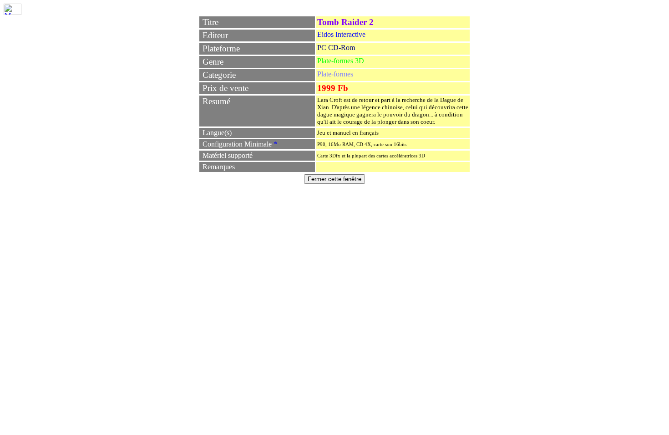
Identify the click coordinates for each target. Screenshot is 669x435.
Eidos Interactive (341, 34)
